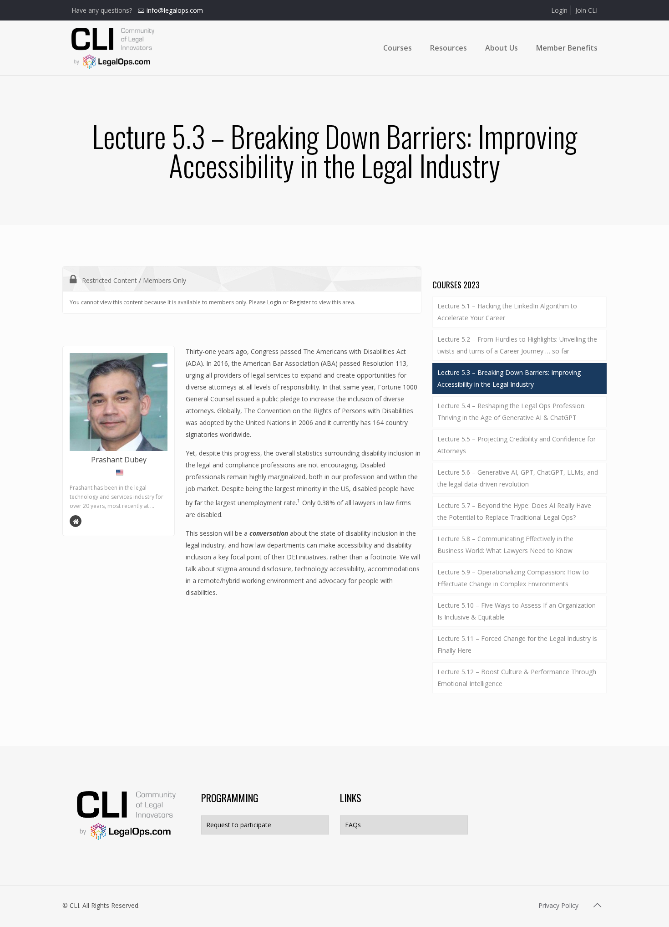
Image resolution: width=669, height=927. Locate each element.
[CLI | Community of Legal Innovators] (112, 47)
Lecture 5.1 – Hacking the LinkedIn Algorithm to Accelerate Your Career (507, 312)
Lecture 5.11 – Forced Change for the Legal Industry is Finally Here (517, 644)
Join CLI (586, 10)
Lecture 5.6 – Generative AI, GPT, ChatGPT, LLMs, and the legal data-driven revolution (517, 478)
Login (559, 10)
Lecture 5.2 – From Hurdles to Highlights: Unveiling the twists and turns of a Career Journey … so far (517, 345)
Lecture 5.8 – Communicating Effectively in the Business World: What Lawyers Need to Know (505, 544)
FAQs (353, 824)
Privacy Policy (558, 905)
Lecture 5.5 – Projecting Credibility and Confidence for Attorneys (516, 445)
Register (300, 302)
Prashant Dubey (119, 460)
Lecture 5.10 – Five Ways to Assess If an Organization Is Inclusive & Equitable (516, 611)
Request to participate (238, 824)
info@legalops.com (175, 10)
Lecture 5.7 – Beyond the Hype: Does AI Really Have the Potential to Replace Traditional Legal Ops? (514, 511)
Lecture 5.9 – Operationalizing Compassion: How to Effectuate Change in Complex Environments (513, 578)
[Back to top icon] (597, 905)
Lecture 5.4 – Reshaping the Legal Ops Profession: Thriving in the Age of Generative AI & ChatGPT (511, 411)
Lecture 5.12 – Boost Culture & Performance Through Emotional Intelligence (516, 677)
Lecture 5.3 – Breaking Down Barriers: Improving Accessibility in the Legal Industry (509, 378)
